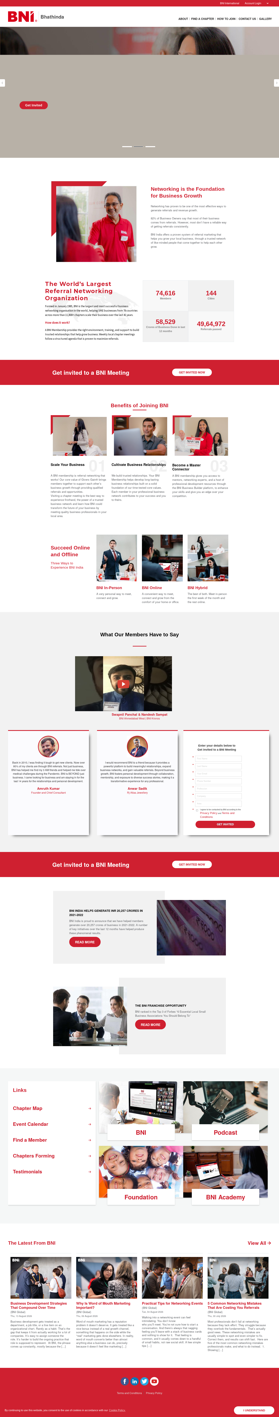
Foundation (141, 1196)
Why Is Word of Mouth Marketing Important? (103, 1305)
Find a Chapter (202, 19)
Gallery (265, 19)
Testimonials (27, 1171)
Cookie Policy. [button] (117, 1410)
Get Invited (33, 105)
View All (257, 1243)
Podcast (225, 1132)
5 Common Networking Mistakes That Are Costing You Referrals (235, 1305)
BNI (141, 1132)
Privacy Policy (208, 813)
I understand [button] (254, 1410)
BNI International (229, 3)
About (183, 19)
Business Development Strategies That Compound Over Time (38, 1305)
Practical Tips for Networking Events (172, 1303)
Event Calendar (30, 1123)
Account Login (253, 3)
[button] (2, 83)
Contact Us (247, 19)
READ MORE (85, 942)
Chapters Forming (34, 1155)
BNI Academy (225, 1196)
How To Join (226, 19)
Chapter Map (27, 1108)
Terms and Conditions (129, 1393)
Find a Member (30, 1139)
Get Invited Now (192, 372)
